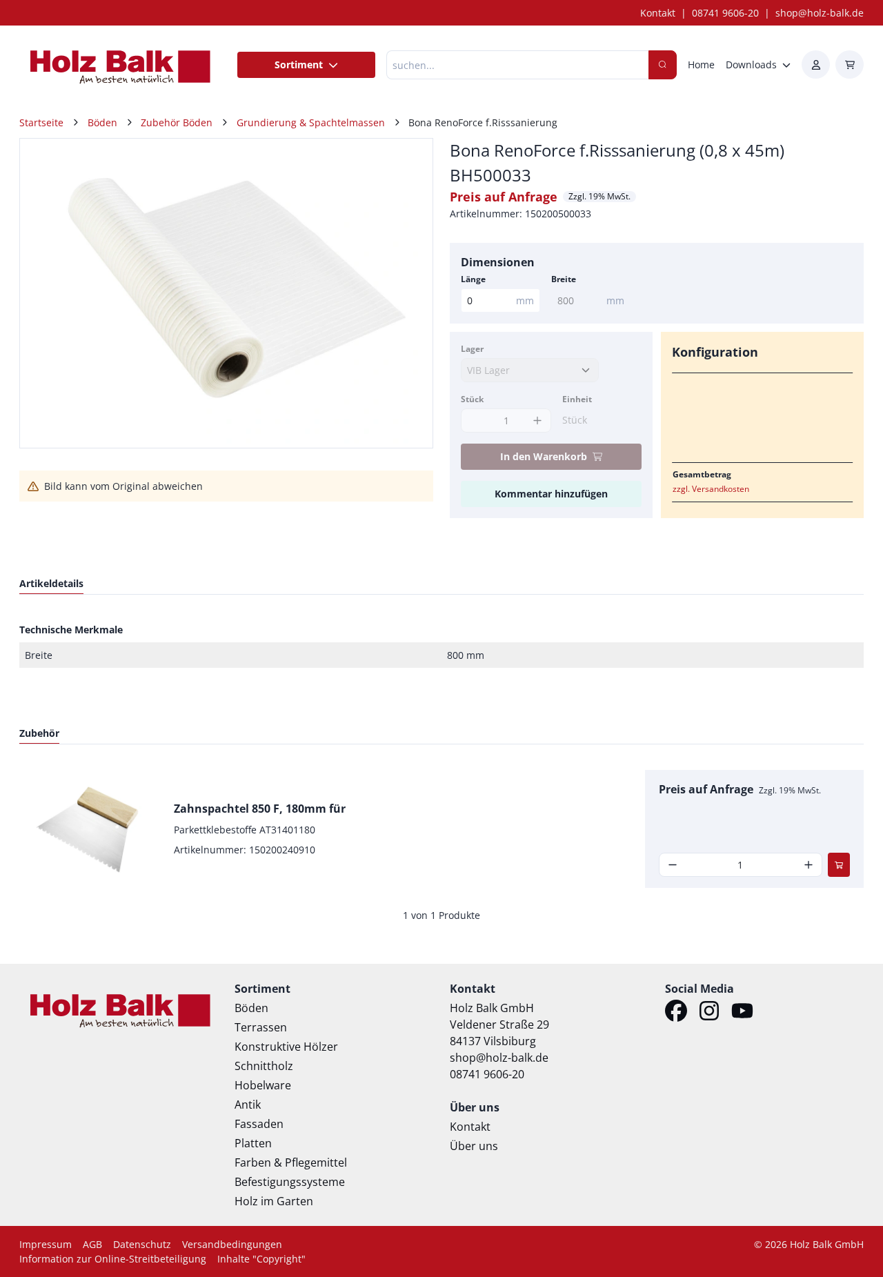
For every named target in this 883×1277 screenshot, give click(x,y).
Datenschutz (142, 1244)
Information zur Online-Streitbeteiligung (112, 1258)
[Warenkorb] (849, 64)
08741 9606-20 (725, 12)
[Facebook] (676, 1013)
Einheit (577, 399)
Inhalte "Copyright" (261, 1258)
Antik (248, 1104)
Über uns (474, 1146)
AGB (92, 1244)
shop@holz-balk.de (819, 12)
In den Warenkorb (543, 456)
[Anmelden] (816, 64)
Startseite (41, 122)
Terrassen (261, 1027)
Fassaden (259, 1123)
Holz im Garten (274, 1201)
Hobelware (263, 1085)
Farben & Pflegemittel (291, 1162)
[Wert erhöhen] (537, 420)
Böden (251, 1008)
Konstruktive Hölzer (286, 1046)
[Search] (662, 64)
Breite (563, 279)
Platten (253, 1143)
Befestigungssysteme (290, 1181)
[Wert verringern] (673, 865)
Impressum (45, 1244)
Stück (472, 399)
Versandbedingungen (232, 1244)
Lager (472, 349)
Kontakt (657, 12)
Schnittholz (264, 1065)
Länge (473, 279)
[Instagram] (709, 1013)
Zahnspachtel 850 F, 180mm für (260, 808)
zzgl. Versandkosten (711, 489)
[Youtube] (742, 1013)
